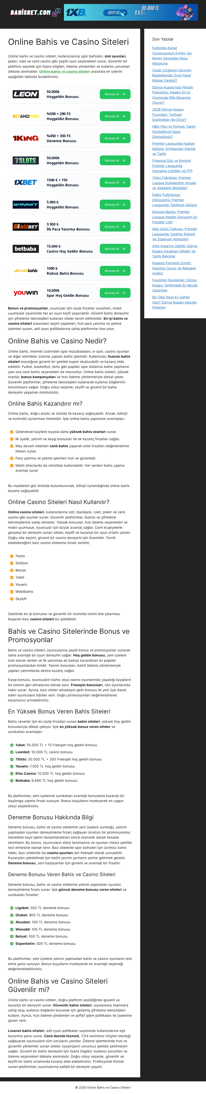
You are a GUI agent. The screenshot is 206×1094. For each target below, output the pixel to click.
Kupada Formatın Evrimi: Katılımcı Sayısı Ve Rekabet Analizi (174, 268)
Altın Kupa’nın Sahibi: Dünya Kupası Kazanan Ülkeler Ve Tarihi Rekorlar (174, 251)
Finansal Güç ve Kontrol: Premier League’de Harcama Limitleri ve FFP (172, 166)
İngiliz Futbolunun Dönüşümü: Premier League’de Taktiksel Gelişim (174, 200)
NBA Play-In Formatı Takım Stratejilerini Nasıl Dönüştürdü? (174, 132)
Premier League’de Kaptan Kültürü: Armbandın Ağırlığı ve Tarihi (173, 149)
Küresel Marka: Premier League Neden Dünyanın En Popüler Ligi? (174, 217)
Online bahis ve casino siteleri (64, 71)
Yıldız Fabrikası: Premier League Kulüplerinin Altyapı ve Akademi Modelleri (174, 183)
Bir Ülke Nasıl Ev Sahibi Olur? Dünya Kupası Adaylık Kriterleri (174, 302)
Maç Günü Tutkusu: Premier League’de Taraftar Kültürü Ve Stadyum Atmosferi (174, 234)
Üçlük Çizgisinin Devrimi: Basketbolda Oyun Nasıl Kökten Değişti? (172, 75)
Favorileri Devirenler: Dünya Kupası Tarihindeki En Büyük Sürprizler (175, 285)
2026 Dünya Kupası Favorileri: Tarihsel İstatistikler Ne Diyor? (169, 114)
